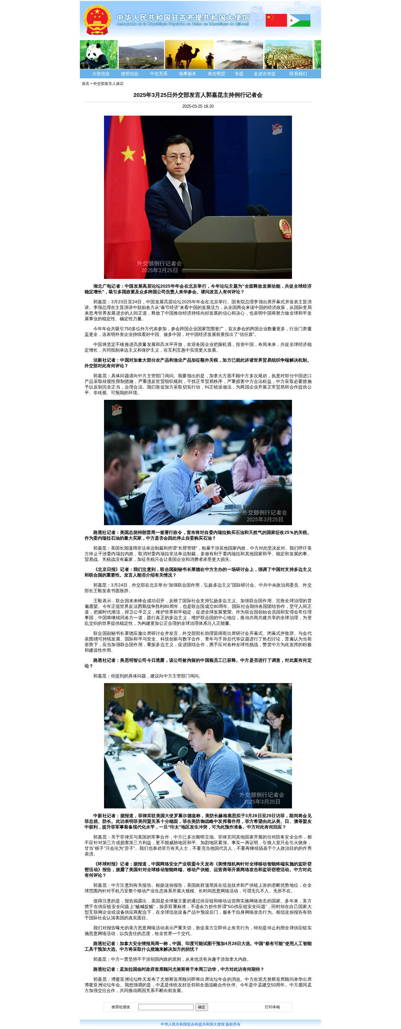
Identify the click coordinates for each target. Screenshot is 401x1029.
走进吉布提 (265, 73)
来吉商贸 (216, 73)
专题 (239, 73)
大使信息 (101, 73)
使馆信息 (129, 73)
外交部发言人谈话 (108, 83)
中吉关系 (159, 73)
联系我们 (298, 73)
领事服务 (187, 73)
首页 (85, 83)
